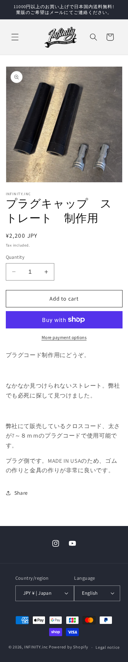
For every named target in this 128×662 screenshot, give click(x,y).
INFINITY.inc (36, 647)
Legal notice (107, 647)
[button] (15, 37)
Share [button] (21, 492)
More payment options (64, 337)
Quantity (15, 257)
